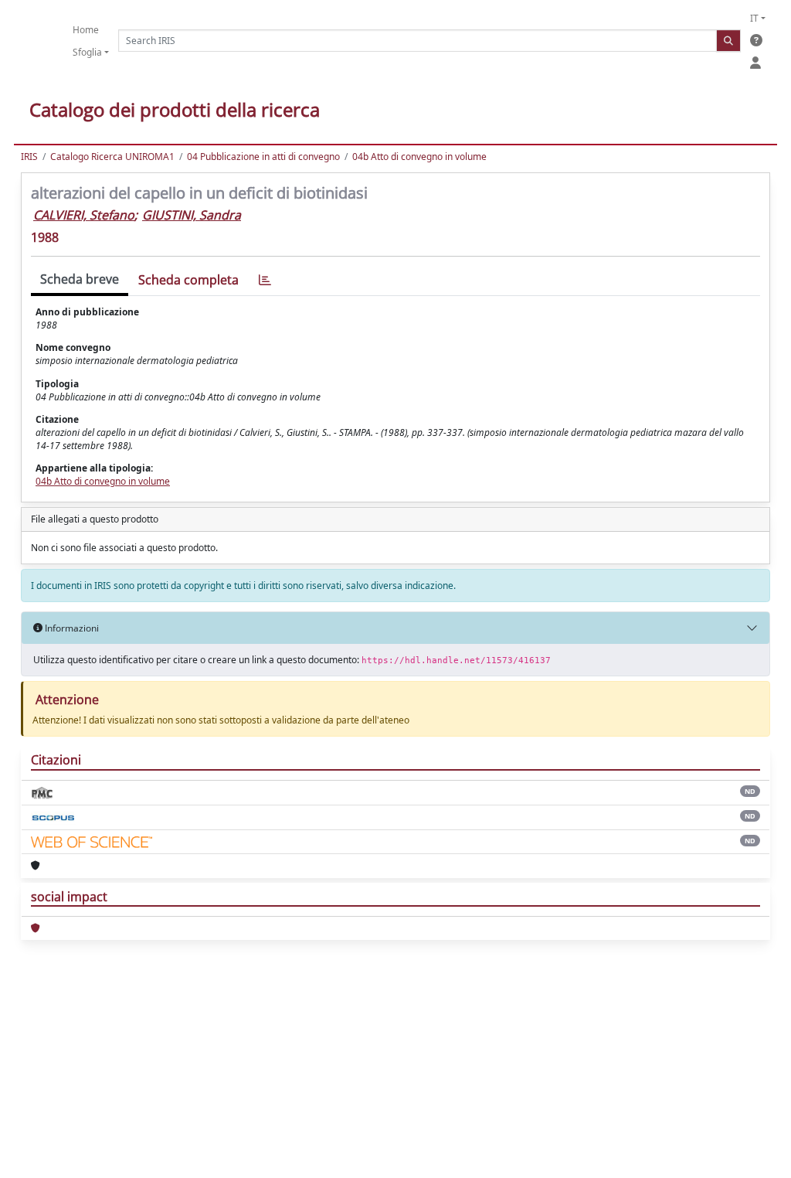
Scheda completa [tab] (188, 279)
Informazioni (70, 628)
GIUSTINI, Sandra (191, 214)
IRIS (29, 156)
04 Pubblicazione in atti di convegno (263, 156)
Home (86, 29)
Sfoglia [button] (87, 52)
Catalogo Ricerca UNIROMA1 (112, 156)
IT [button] (754, 18)
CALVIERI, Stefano (83, 214)
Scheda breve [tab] (79, 279)
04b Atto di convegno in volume (419, 156)
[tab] (265, 280)
